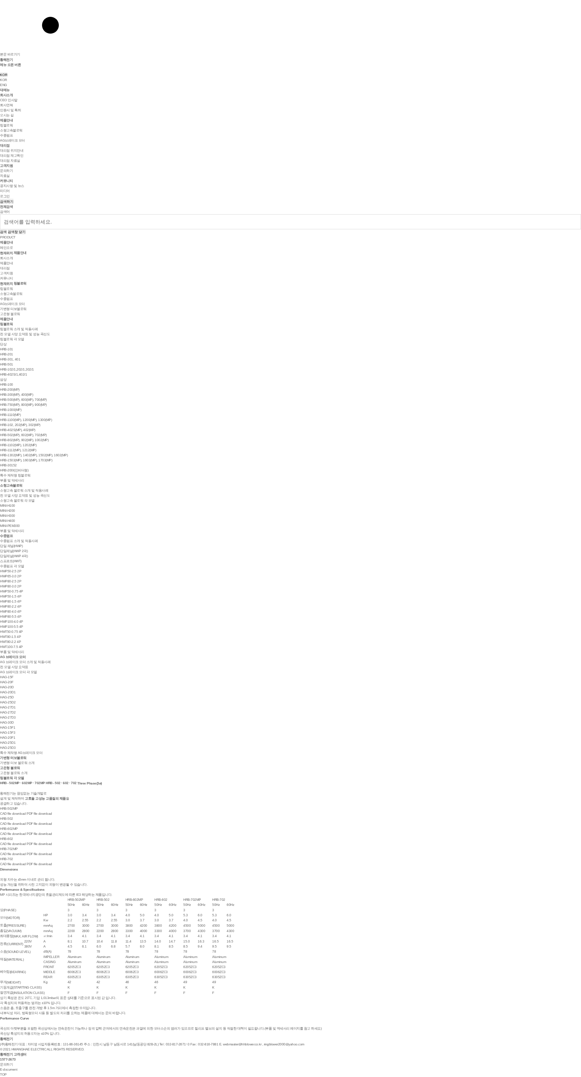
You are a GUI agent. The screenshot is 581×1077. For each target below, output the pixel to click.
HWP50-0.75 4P (11, 591)
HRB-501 (6, 364)
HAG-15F (6, 677)
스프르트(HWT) (11, 561)
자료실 (5, 176)
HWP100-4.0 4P (11, 621)
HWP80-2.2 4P (10, 606)
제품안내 (6, 120)
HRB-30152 (8, 465)
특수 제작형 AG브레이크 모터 (21, 753)
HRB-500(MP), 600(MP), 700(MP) (23, 399)
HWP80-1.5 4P (10, 601)
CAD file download (13, 813)
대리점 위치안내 (11, 150)
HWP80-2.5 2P (10, 581)
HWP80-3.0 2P (10, 586)
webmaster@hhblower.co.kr (242, 1044)
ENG (3, 85)
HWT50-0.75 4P (11, 631)
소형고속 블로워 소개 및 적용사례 (24, 490)
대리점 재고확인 (11, 155)
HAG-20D (7, 687)
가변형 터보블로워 (13, 309)
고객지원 (6, 165)
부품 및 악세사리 (12, 480)
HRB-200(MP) (10, 389)
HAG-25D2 (7, 702)
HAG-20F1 (7, 737)
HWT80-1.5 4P (10, 637)
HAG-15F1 (7, 727)
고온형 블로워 (10, 314)
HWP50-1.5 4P (10, 596)
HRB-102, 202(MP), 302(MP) (20, 425)
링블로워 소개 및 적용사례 (19, 329)
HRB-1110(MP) (10, 415)
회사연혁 (6, 105)
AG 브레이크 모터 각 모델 (18, 672)
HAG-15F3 (7, 732)
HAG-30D (7, 722)
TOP (3, 1074)
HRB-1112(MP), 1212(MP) (18, 450)
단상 (3, 344)
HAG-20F (6, 682)
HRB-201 (6, 354)
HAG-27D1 (7, 707)
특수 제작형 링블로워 (15, 475)
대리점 (5, 145)
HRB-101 (6, 349)
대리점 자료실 (10, 160)
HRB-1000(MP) (10, 410)
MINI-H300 (7, 515)
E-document (8, 1069)
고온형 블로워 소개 (13, 773)
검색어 (5, 212)
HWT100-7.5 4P (11, 647)
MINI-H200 (7, 510)
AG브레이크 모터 (12, 140)
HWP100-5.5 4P (11, 626)
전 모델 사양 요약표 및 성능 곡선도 (25, 334)
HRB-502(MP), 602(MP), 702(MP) (23, 435)
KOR (3, 75)
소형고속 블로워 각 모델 (17, 500)
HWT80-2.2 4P (10, 642)
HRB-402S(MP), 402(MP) (17, 430)
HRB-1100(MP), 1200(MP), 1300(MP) (26, 420)
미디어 (5, 191)
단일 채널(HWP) (11, 546)
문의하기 (6, 170)
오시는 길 (7, 115)
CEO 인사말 (8, 100)
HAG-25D (7, 697)
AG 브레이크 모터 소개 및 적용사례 (25, 662)
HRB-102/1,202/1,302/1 (17, 369)
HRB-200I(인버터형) (14, 470)
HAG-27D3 (7, 717)
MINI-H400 (7, 521)
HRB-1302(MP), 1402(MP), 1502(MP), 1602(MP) (34, 455)
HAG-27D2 (7, 712)
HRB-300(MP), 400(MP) (16, 394)
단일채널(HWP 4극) (14, 556)
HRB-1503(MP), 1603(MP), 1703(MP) (26, 460)
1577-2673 (8, 1059)
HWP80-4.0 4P (10, 611)
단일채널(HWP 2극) (14, 551)
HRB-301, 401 (10, 359)
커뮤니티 (6, 181)
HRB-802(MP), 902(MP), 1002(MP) (24, 440)
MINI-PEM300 (10, 526)
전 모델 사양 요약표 (14, 667)
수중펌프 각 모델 (12, 566)
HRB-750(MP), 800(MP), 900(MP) (23, 405)
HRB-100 (6, 384)
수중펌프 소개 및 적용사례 (19, 541)
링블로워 (6, 125)
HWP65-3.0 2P (10, 576)
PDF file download (39, 813)
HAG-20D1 (7, 692)
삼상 (3, 379)
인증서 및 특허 (10, 110)
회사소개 (6, 95)
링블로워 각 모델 (12, 339)
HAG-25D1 (7, 742)
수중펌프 (6, 135)
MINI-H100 (7, 505)
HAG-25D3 (7, 747)
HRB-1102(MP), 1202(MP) (18, 445)
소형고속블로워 (11, 130)
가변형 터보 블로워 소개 (17, 763)
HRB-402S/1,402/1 (13, 374)
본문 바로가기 (10, 54)
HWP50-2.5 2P (10, 571)
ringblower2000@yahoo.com (284, 1044)
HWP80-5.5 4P (10, 616)
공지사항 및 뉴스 (12, 186)
